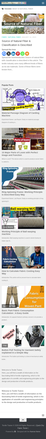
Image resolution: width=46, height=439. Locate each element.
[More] (27, 54)
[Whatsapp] (22, 54)
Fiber (4, 37)
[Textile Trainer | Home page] (18, 3)
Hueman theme (35, 431)
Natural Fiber (14, 37)
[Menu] (43, 3)
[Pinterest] (18, 54)
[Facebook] (4, 54)
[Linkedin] (13, 54)
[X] (9, 54)
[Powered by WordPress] (15, 431)
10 (42, 16)
